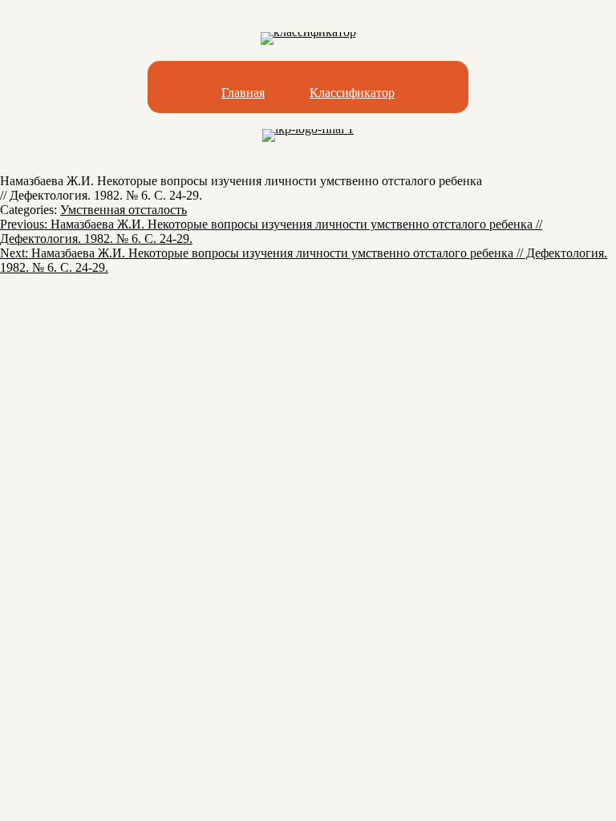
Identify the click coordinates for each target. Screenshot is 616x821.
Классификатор (352, 92)
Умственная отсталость (123, 209)
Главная (243, 92)
